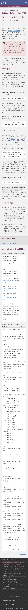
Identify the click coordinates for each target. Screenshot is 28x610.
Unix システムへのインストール (12, 560)
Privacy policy (19, 608)
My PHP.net (6, 604)
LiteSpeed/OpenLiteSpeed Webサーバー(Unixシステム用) (14, 585)
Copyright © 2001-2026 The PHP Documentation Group (11, 598)
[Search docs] (22, 2)
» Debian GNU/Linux (14, 30)
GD (22, 138)
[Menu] (25, 2)
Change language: (10, 10)
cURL (18, 138)
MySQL (13, 138)
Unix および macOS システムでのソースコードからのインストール (14, 574)
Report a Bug (13, 244)
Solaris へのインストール (9, 588)
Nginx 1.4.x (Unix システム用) (10, 581)
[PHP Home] (4, 2)
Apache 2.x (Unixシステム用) (10, 579)
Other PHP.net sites (8, 608)
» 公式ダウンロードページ (15, 48)
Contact (13, 604)
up (2, 324)
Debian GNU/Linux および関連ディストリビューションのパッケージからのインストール (14, 563)
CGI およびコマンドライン (9, 577)
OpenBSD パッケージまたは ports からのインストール (14, 570)
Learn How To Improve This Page (11, 242)
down (5, 253)
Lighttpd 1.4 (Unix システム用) (10, 583)
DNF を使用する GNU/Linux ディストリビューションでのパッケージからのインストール (14, 567)
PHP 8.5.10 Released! (14, 6)
